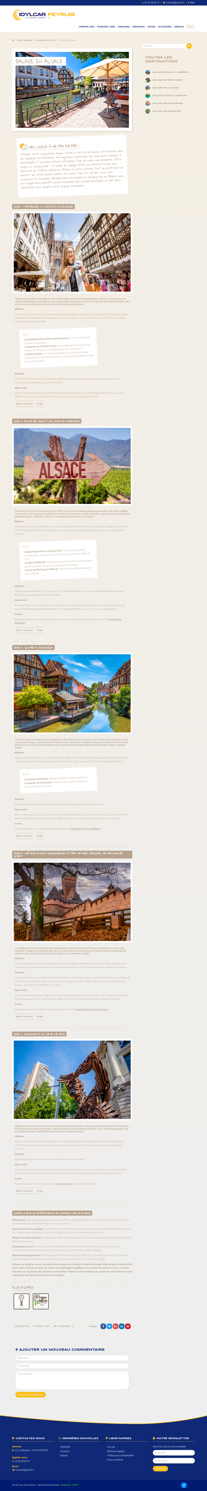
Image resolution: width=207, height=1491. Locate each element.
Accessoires (165, 27)
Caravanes (124, 27)
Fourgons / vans (106, 27)
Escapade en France (46, 40)
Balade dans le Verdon (170, 96)
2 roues (151, 27)
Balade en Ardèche (167, 111)
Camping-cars (86, 27)
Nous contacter (115, 1459)
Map (192, 2)
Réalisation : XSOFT (70, 1485)
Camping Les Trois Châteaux (86, 828)
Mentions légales (116, 1451)
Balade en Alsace (165, 88)
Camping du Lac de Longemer (92, 1009)
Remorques (138, 27)
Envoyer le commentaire (30, 1394)
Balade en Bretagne (167, 80)
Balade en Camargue (168, 103)
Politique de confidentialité (120, 1455)
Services (179, 27)
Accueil (111, 1447)
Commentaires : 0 (65, 1326)
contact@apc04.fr (175, 2)
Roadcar (64, 1451)
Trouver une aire (41, 1307)
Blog (190, 27)
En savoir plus (21, 1307)
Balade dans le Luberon (171, 72)
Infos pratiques (26, 404)
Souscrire (160, 1468)
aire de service (63, 1184)
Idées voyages (24, 40)
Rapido (64, 1455)
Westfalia (65, 1447)
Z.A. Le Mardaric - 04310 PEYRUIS (31, 1450)
